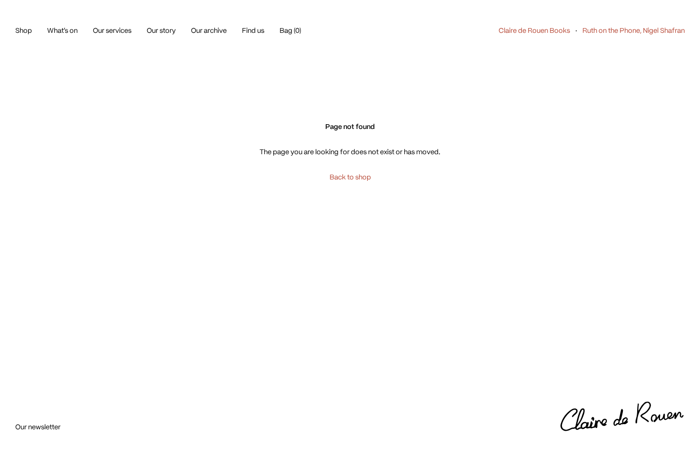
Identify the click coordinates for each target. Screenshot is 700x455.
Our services (112, 30)
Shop (23, 30)
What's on (62, 30)
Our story (161, 30)
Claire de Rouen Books (534, 30)
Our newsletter (37, 427)
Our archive (209, 30)
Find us (253, 30)
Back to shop (350, 177)
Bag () (290, 30)
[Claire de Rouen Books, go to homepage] (622, 417)
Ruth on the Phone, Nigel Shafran (633, 30)
